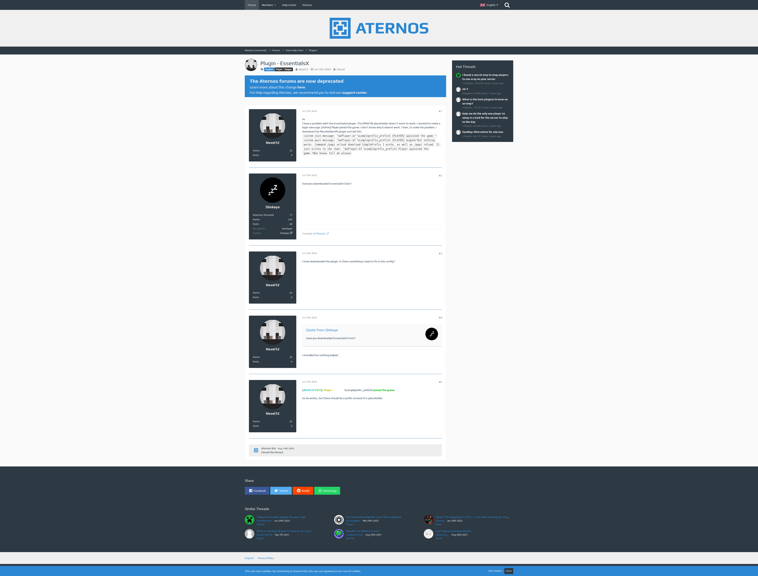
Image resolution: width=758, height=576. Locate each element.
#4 (440, 317)
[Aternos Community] (379, 28)
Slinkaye (284, 233)
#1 (440, 111)
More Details (495, 570)
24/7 (465, 89)
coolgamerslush (354, 534)
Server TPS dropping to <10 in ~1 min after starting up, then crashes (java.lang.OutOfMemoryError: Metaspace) (504, 517)
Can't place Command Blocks (453, 531)
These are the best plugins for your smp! (281, 517)
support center (354, 92)
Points (256, 150)
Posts (256, 155)
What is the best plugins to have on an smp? (284, 531)
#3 (440, 253)
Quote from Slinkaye (322, 330)
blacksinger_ (442, 534)
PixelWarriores (264, 520)
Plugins (350, 524)
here (301, 87)
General (261, 524)
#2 (440, 175)
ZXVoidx (440, 520)
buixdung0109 (264, 534)
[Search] (507, 5)
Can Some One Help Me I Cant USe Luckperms (374, 517)
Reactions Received (263, 215)
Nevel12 (303, 69)
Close (509, 570)
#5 (440, 382)
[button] (489, 5)
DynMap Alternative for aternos (482, 131)
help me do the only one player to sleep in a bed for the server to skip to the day (485, 117)
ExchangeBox (353, 520)
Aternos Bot (268, 448)
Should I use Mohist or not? (363, 531)
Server (439, 524)
